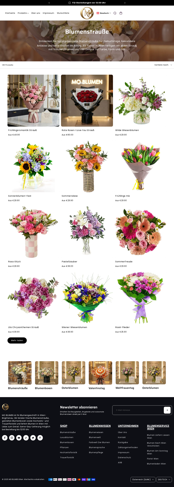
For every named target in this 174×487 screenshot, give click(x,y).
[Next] (124, 2)
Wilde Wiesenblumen (127, 130)
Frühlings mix (122, 195)
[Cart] (121, 13)
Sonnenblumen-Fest (19, 195)
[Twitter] (33, 437)
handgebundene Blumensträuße (78, 41)
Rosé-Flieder (122, 327)
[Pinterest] (40, 437)
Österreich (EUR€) (141, 479)
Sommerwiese (70, 195)
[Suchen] (115, 13)
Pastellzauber (69, 261)
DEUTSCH (162, 479)
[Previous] (49, 2)
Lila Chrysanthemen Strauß (23, 327)
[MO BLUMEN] (87, 13)
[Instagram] (12, 437)
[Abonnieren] (167, 410)
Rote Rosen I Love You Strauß (78, 130)
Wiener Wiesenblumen (74, 327)
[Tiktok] (26, 437)
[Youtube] (19, 437)
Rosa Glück (14, 261)
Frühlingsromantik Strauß (22, 130)
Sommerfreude (123, 261)
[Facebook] (4, 437)
